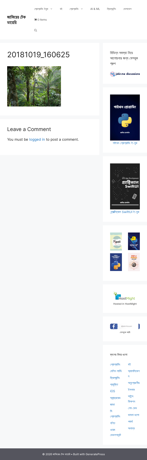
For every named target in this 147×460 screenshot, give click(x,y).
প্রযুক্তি (114, 384)
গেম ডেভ (132, 408)
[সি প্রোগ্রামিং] (116, 242)
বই (61, 9)
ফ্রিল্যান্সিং (111, 9)
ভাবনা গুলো (133, 415)
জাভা (112, 404)
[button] (36, 30)
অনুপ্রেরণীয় (133, 383)
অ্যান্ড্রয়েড (115, 398)
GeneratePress (95, 454)
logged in (37, 139)
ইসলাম (131, 389)
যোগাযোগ (127, 9)
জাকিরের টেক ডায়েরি (16, 19)
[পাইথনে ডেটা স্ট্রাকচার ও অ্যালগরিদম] (116, 262)
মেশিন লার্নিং (116, 371)
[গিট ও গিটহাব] (134, 262)
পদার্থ (130, 421)
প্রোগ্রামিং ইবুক (41, 9)
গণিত (112, 423)
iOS (112, 391)
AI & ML (95, 9)
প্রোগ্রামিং (74, 9)
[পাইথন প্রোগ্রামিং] (134, 241)
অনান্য (131, 428)
